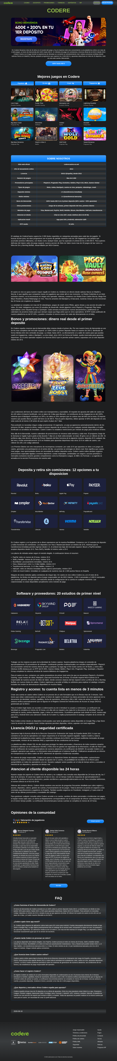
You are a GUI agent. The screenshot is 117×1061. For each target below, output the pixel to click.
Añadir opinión (95, 821)
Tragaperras (93, 83)
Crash (69, 83)
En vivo (45, 83)
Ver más (58, 885)
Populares (21, 83)
